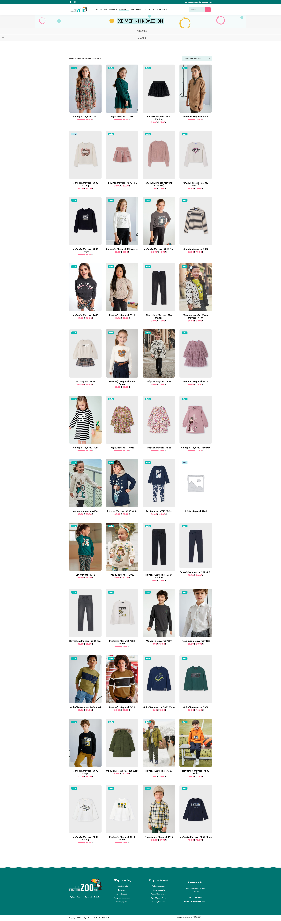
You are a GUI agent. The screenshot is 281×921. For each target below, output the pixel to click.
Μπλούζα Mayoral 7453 (122, 707)
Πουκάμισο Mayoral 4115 (159, 837)
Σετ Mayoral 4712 (85, 574)
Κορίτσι (80, 897)
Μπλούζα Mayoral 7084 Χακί (85, 707)
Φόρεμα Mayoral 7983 (195, 116)
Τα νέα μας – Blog (122, 902)
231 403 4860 (195, 891)
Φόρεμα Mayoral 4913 (122, 447)
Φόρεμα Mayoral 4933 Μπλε (122, 511)
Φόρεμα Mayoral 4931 (159, 381)
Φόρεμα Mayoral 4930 (85, 511)
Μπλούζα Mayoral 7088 (195, 707)
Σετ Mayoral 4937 (85, 381)
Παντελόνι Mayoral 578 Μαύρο (159, 316)
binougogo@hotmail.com (195, 888)
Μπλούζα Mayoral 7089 (159, 641)
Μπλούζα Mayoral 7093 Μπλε (159, 707)
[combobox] (197, 58)
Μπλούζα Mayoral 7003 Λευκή (85, 184)
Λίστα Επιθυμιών (122, 894)
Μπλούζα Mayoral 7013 (122, 315)
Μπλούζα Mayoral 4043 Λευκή (122, 838)
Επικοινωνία (122, 890)
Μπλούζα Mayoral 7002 (195, 249)
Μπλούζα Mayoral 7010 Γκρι (158, 249)
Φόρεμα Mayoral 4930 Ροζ (195, 447)
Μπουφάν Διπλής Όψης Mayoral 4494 (195, 316)
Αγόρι (72, 897)
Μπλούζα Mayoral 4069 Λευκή (122, 382)
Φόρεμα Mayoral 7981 (85, 116)
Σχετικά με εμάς (122, 886)
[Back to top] (85, 891)
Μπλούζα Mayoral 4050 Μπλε (196, 837)
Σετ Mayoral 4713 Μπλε (159, 511)
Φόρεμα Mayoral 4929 (85, 447)
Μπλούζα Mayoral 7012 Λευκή (195, 184)
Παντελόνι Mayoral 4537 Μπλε (195, 772)
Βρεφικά (88, 897)
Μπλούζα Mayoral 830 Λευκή (122, 249)
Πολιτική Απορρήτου (159, 902)
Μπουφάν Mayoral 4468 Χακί (122, 770)
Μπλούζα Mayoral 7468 (85, 315)
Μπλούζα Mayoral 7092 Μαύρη (85, 772)
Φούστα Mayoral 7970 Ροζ (122, 182)
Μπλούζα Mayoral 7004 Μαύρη (85, 250)
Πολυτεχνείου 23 (195, 897)
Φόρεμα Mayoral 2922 (122, 574)
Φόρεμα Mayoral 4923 (159, 447)
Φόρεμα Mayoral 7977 (122, 116)
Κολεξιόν (98, 897)
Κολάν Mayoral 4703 (195, 511)
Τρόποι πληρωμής (159, 890)
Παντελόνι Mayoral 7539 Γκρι (85, 641)
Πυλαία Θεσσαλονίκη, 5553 (195, 901)
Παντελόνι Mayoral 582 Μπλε (196, 572)
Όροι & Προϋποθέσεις (158, 898)
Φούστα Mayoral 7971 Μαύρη (159, 117)
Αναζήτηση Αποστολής (122, 898)
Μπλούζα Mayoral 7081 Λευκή (122, 642)
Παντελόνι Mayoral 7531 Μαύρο (158, 576)
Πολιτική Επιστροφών (158, 894)
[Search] (208, 9)
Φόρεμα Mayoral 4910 (195, 381)
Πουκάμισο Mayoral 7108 (196, 641)
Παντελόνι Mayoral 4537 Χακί (158, 772)
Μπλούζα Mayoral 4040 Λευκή (85, 838)
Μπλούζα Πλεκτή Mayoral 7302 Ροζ (159, 184)
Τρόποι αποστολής (158, 886)
